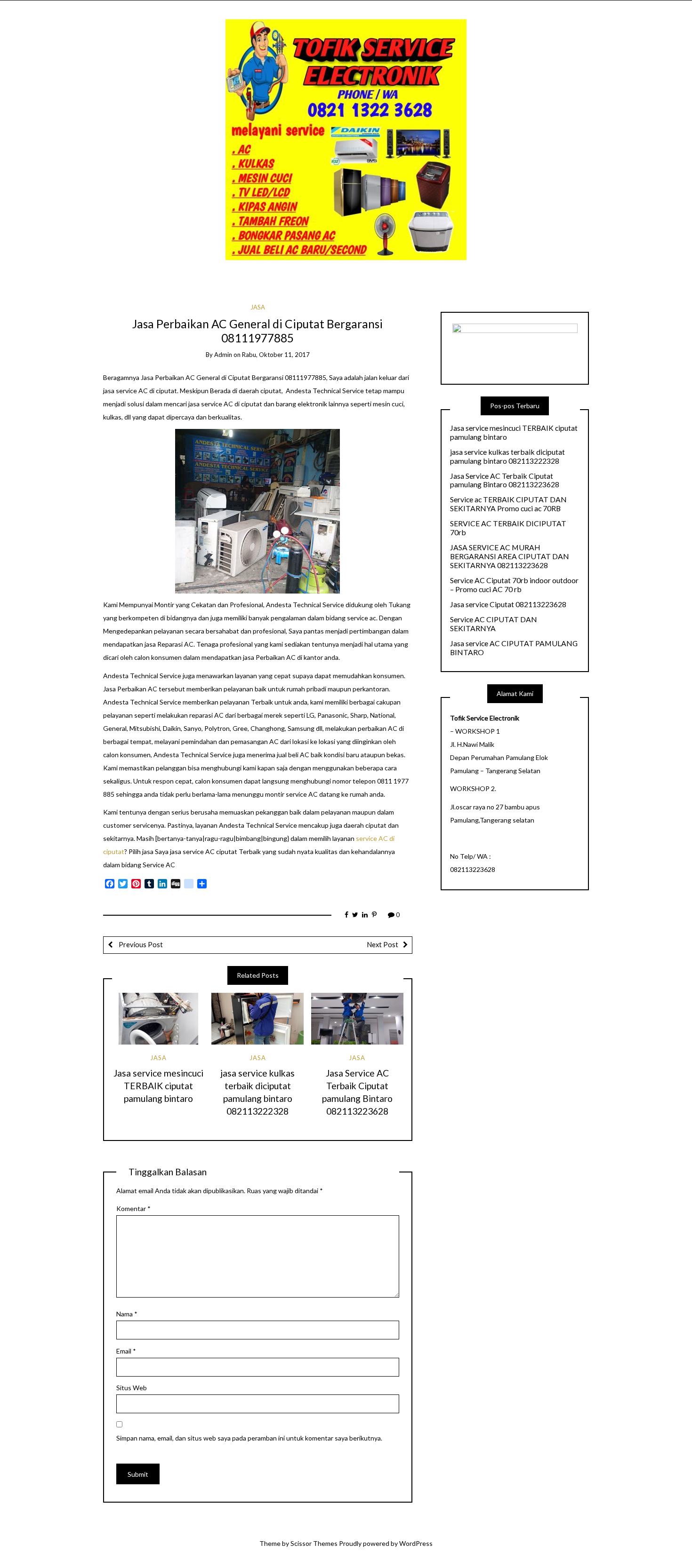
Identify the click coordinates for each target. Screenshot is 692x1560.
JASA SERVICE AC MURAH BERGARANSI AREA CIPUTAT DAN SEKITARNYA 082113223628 (509, 556)
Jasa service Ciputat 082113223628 (508, 604)
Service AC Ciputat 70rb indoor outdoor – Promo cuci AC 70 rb (514, 585)
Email (126, 1351)
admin (223, 354)
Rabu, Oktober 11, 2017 (276, 354)
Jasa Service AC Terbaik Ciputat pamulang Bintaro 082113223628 (504, 480)
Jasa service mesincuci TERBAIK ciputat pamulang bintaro (158, 1086)
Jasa (257, 307)
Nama (126, 1314)
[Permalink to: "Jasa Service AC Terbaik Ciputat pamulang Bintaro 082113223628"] (357, 1019)
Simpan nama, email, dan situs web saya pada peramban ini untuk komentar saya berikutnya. (249, 1438)
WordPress (416, 1543)
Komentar (133, 1208)
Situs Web (131, 1388)
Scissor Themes (314, 1543)
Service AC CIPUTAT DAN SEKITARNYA (493, 624)
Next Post (382, 944)
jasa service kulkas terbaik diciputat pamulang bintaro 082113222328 (507, 456)
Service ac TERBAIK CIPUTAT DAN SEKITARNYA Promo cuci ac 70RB (508, 504)
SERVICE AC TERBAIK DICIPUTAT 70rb (508, 528)
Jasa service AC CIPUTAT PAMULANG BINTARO (514, 648)
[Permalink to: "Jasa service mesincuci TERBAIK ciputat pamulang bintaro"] (158, 1019)
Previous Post (140, 944)
